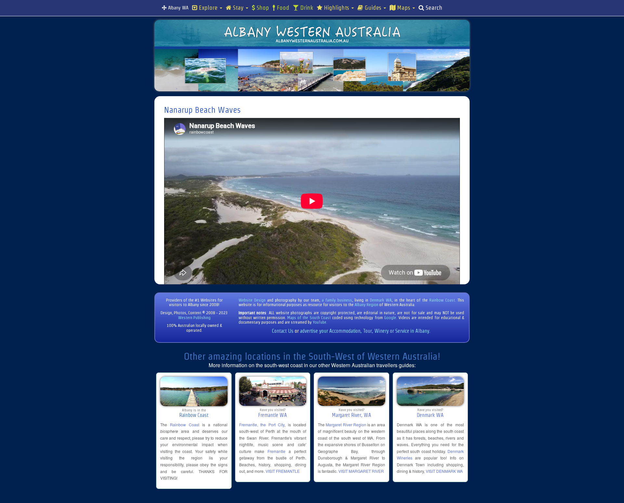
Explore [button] (208, 8)
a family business (337, 300)
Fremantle (276, 451)
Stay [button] (238, 8)
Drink (306, 8)
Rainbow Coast (442, 300)
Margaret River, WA (351, 415)
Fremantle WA (272, 415)
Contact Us (282, 331)
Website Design (252, 300)
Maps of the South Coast (309, 317)
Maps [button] (404, 8)
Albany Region (366, 304)
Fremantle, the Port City (262, 424)
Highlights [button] (336, 8)
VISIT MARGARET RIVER (361, 471)
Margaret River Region (346, 424)
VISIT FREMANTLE (283, 471)
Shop (262, 8)
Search (433, 8)
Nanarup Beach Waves (202, 109)
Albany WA (177, 7)
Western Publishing (194, 317)
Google (390, 317)
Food (282, 8)
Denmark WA (381, 300)
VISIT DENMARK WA (444, 471)
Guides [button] (373, 8)
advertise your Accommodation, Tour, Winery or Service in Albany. (365, 331)
